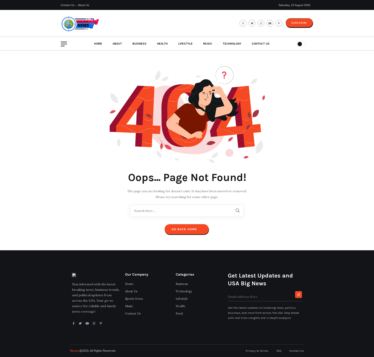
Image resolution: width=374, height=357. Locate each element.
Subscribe (299, 22)
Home (98, 43)
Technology (232, 43)
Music (207, 43)
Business (139, 43)
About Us (83, 5)
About (117, 43)
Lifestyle (185, 43)
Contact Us (67, 5)
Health (162, 43)
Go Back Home (185, 229)
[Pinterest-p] (100, 323)
